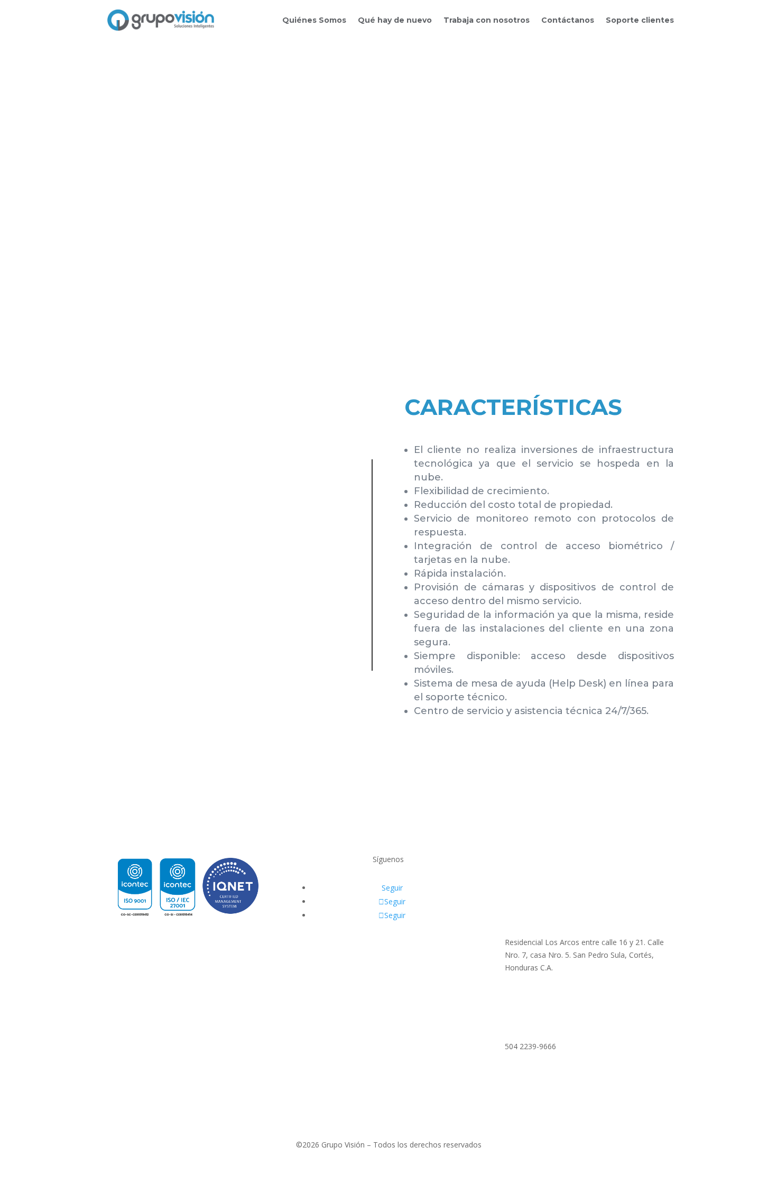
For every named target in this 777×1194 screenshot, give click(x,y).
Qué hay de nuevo (395, 20)
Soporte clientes (640, 20)
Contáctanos (567, 20)
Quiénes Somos (314, 20)
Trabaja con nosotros (486, 20)
